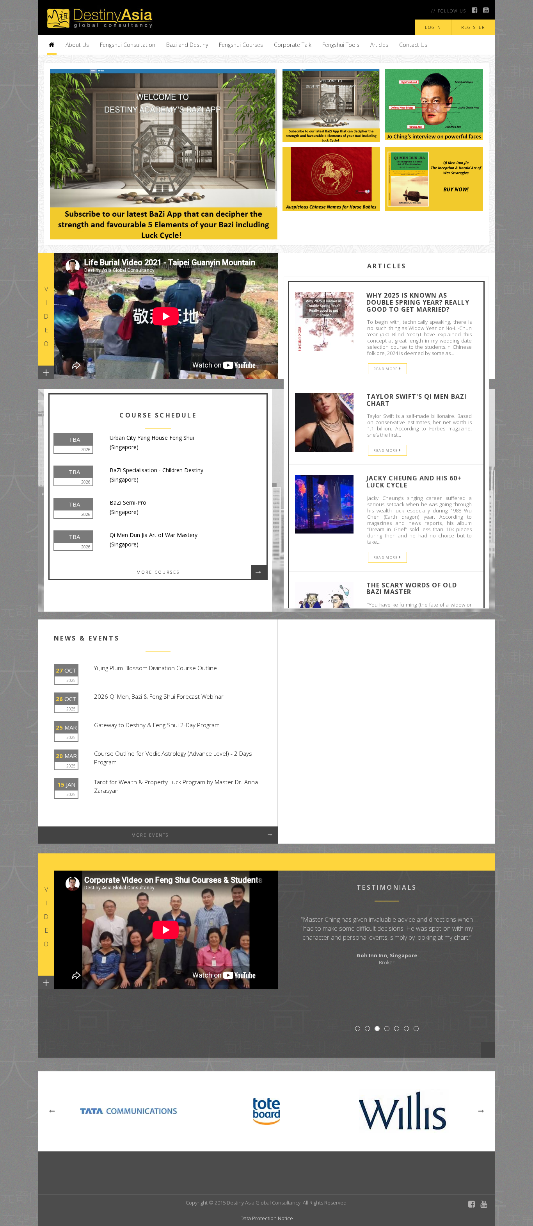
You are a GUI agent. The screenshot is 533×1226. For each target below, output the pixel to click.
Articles (379, 44)
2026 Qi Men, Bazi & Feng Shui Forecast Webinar (159, 696)
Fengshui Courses (241, 44)
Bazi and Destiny (187, 44)
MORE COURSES (158, 572)
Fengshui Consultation (127, 44)
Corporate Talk (292, 44)
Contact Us (413, 44)
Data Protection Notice (266, 1218)
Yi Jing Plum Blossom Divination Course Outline (155, 668)
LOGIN (433, 27)
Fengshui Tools (340, 44)
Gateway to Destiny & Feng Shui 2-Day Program (157, 725)
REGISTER (473, 27)
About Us (77, 44)
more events (150, 835)
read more (386, 368)
